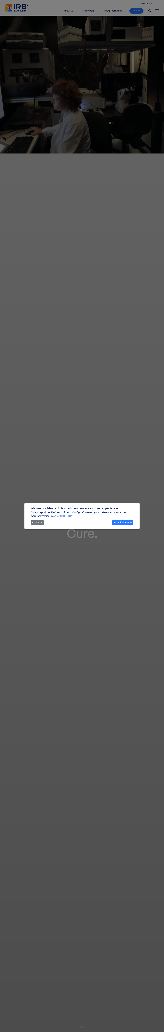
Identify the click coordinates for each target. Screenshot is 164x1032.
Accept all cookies (123, 522)
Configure (37, 522)
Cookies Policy (65, 516)
